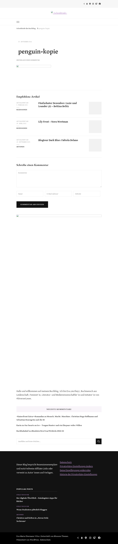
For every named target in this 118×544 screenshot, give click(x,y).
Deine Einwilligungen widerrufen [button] (75, 470)
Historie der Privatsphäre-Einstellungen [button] (78, 474)
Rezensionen (21, 110)
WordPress (34, 540)
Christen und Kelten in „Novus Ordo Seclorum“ (32, 519)
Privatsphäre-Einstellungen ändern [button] (76, 466)
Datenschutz (66, 462)
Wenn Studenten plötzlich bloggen (31, 510)
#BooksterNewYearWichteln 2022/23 (47, 431)
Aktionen (20, 147)
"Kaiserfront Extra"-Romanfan (30, 417)
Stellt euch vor (22, 495)
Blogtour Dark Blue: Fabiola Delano (58, 140)
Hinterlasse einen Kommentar (28, 60)
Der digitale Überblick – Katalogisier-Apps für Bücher (36, 499)
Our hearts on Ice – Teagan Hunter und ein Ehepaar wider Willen (53, 425)
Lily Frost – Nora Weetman (53, 122)
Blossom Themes (61, 536)
